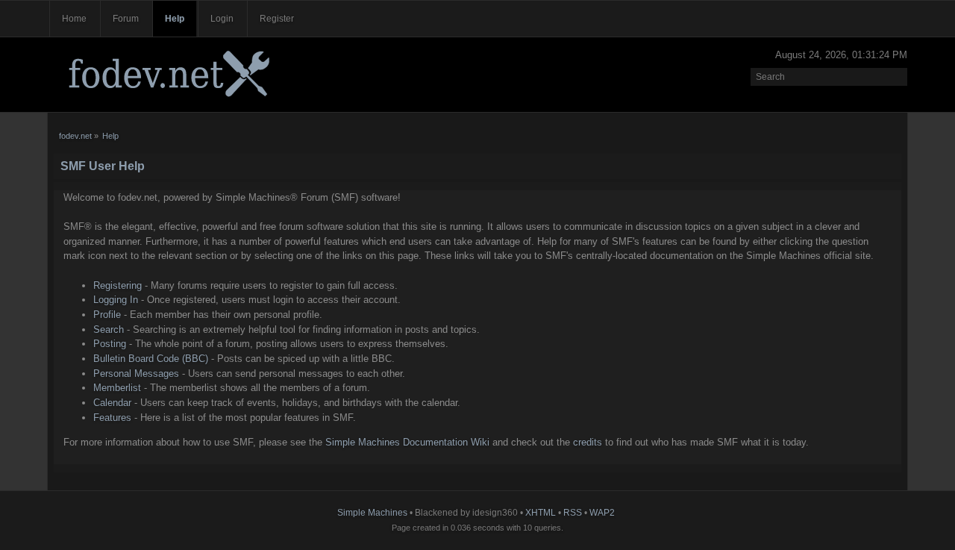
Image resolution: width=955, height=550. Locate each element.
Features (112, 417)
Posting (109, 343)
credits (587, 442)
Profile (107, 314)
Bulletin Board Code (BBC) (150, 358)
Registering (117, 285)
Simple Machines (372, 512)
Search (108, 329)
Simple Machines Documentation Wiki (407, 442)
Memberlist (117, 387)
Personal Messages (136, 373)
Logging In (115, 299)
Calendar (112, 402)
